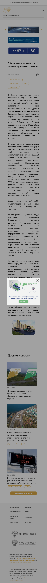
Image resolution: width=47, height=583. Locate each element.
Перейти (23, 302)
